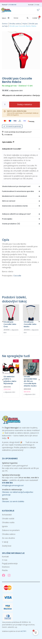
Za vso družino (8, 538)
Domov (5, 24)
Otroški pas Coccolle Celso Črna (10, 324)
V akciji (5, 542)
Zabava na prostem (11, 530)
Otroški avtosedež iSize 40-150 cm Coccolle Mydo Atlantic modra (30, 381)
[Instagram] (9, 575)
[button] (21, 18)
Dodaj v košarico (24, 104)
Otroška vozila (8, 522)
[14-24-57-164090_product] (21, 50)
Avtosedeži (7, 514)
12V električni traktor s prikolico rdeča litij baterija (10, 380)
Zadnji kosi (6, 546)
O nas (37, 5)
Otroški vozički (8, 518)
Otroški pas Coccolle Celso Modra (30, 324)
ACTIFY (23, 631)
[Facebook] (3, 575)
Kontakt (31, 5)
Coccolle (17, 275)
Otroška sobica (15, 24)
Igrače (5, 526)
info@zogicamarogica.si (12, 485)
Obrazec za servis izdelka (13, 501)
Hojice (24, 24)
